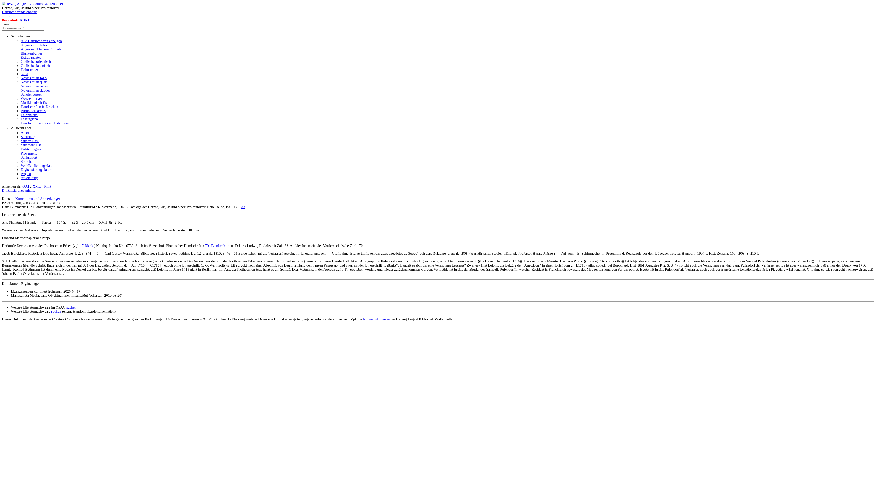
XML (37, 186)
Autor (25, 133)
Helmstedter (29, 70)
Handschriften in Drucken (39, 107)
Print (47, 186)
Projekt (26, 174)
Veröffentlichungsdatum (38, 166)
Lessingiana (29, 119)
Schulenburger (31, 94)
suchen (71, 307)
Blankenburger (31, 53)
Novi (24, 74)
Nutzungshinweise (376, 319)
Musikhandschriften (35, 103)
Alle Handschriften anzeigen (41, 41)
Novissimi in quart (34, 82)
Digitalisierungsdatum (36, 170)
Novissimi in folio (34, 78)
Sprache (26, 161)
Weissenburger (31, 98)
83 (243, 207)
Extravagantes (31, 57)
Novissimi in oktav (34, 86)
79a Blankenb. (215, 246)
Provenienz (29, 153)
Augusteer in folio (34, 45)
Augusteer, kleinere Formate (41, 49)
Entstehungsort (31, 149)
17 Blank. (87, 246)
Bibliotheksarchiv (33, 111)
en (10, 16)
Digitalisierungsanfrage (18, 190)
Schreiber (27, 137)
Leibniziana (29, 115)
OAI (25, 186)
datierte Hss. (30, 141)
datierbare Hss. (31, 145)
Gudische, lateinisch (35, 66)
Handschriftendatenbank (19, 12)
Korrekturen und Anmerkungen (38, 199)
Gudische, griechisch (36, 61)
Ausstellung (29, 178)
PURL (25, 20)
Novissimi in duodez (35, 90)
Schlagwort (29, 157)
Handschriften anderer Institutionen (46, 123)
